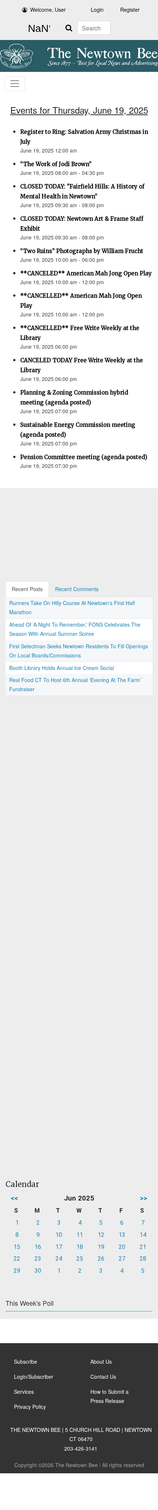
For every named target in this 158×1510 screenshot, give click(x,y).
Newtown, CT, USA (37, 28)
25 (79, 1258)
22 (17, 1258)
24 (58, 1258)
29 (17, 1270)
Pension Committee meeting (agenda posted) (83, 457)
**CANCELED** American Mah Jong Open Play (86, 273)
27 (122, 1258)
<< (14, 1198)
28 (143, 1258)
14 (143, 1234)
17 (58, 1246)
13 (122, 1234)
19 (101, 1246)
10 (58, 1234)
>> (143, 1198)
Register (130, 9)
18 (79, 1246)
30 (38, 1270)
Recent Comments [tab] (76, 589)
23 (38, 1258)
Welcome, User (48, 9)
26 (101, 1258)
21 (143, 1246)
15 (17, 1246)
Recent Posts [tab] (27, 589)
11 (79, 1234)
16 (38, 1246)
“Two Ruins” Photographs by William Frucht (81, 251)
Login (97, 9)
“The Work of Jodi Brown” (55, 164)
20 (122, 1246)
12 (101, 1234)
